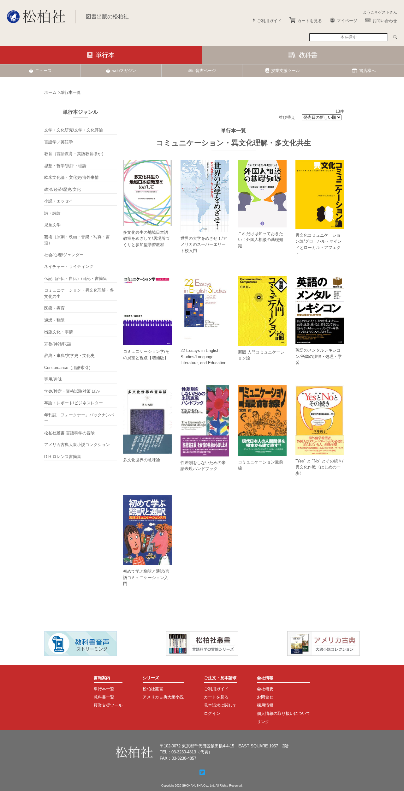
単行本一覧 (104, 688)
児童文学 (52, 224)
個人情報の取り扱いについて (283, 713)
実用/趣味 (53, 379)
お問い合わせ (384, 20)
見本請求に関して (220, 705)
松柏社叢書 (153, 688)
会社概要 (265, 688)
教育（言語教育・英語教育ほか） (75, 153)
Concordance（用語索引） (68, 367)
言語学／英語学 (58, 142)
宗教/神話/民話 (57, 343)
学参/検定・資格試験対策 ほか (72, 391)
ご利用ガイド (269, 20)
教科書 (308, 54)
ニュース (43, 70)
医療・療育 (54, 308)
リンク (263, 721)
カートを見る (309, 20)
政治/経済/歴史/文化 (62, 189)
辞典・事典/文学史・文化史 (69, 355)
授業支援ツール (285, 70)
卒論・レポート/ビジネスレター (73, 403)
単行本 (105, 54)
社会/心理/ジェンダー (64, 254)
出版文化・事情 (58, 331)
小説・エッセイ (58, 201)
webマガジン (124, 70)
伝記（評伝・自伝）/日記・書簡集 (75, 278)
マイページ (347, 20)
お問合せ (265, 697)
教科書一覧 (104, 697)
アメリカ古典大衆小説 (163, 697)
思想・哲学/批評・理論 (65, 165)
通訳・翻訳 (54, 320)
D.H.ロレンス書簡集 (62, 456)
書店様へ (367, 70)
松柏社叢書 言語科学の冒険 (69, 433)
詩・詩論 (52, 213)
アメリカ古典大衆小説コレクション (77, 444)
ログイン (212, 713)
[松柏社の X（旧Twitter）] (202, 772)
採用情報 (265, 705)
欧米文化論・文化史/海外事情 (71, 177)
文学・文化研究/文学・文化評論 (73, 130)
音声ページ (205, 70)
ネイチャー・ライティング (68, 266)
